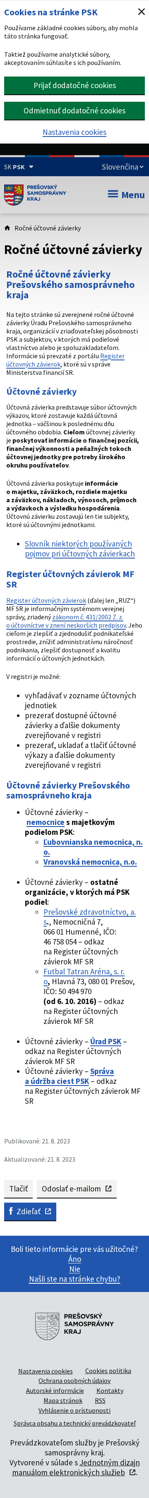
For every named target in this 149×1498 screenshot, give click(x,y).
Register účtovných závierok (46, 600)
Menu (133, 194)
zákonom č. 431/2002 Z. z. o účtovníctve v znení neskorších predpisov (66, 621)
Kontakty (109, 1390)
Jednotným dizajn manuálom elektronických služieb (76, 1467)
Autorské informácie (55, 1390)
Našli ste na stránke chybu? (74, 1279)
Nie (74, 1269)
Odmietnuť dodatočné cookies (74, 110)
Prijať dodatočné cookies (75, 85)
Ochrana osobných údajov (74, 1380)
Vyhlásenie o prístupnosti (74, 1410)
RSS (100, 1400)
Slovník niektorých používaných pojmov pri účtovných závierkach (80, 548)
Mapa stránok (62, 1400)
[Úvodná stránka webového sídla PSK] (35, 194)
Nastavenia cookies (74, 132)
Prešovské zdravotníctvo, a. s (89, 917)
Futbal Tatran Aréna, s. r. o (84, 976)
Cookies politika (108, 1370)
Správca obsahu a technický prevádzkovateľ (75, 1423)
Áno (74, 1259)
